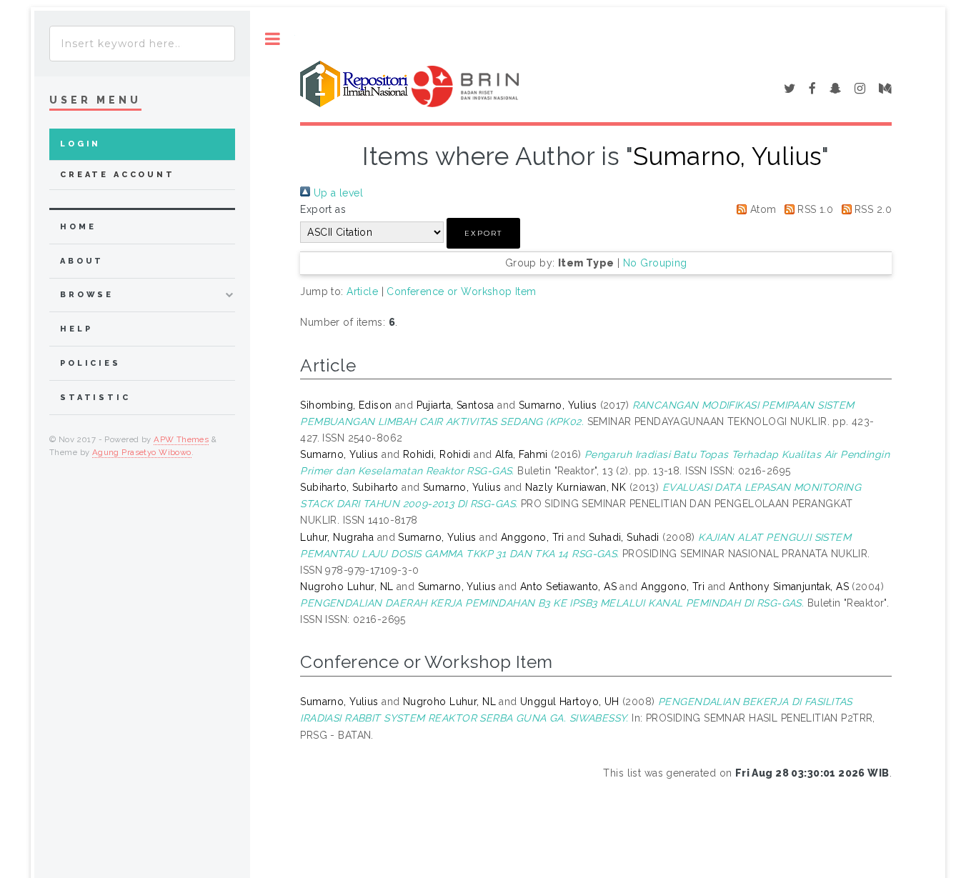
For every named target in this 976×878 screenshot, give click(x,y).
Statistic (95, 397)
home (78, 226)
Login (80, 144)
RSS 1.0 (814, 209)
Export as (323, 209)
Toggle (272, 39)
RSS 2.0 (872, 209)
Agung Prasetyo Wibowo (141, 452)
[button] (483, 233)
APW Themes (181, 439)
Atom (761, 209)
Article (362, 291)
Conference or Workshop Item (461, 291)
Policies (90, 363)
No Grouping (655, 263)
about (82, 261)
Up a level (336, 193)
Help (76, 329)
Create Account (117, 174)
